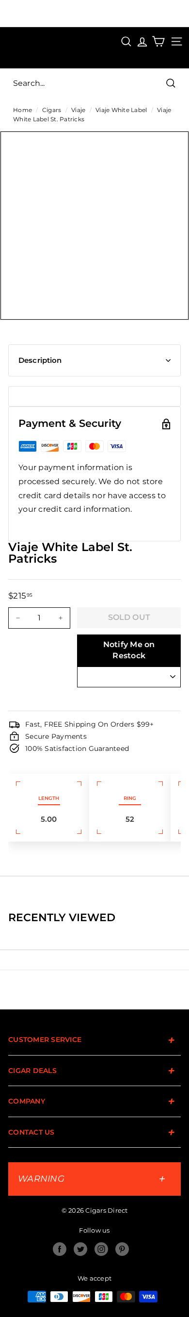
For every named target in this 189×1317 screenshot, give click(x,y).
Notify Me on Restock (129, 650)
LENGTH (48, 798)
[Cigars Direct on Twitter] (80, 1249)
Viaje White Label (121, 110)
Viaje (78, 110)
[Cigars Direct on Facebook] (59, 1249)
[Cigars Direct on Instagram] (101, 1249)
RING (130, 798)
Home (22, 110)
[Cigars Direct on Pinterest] (122, 1249)
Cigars (52, 110)
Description (40, 360)
